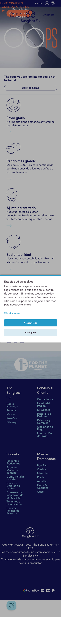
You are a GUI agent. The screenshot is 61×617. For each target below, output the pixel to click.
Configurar (30, 332)
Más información (12, 313)
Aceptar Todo (30, 323)
